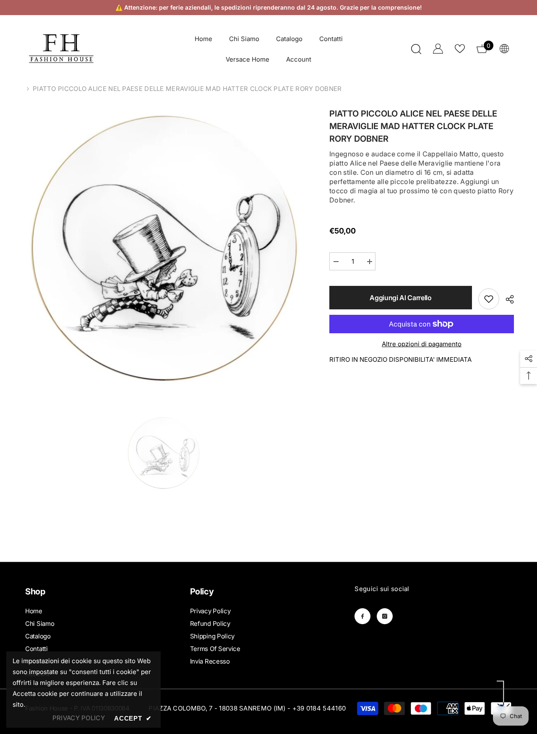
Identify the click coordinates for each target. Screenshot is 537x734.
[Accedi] (438, 49)
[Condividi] (506, 299)
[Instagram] (385, 616)
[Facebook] (362, 616)
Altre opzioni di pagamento (421, 344)
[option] (164, 248)
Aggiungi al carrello (401, 297)
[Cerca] (416, 49)
